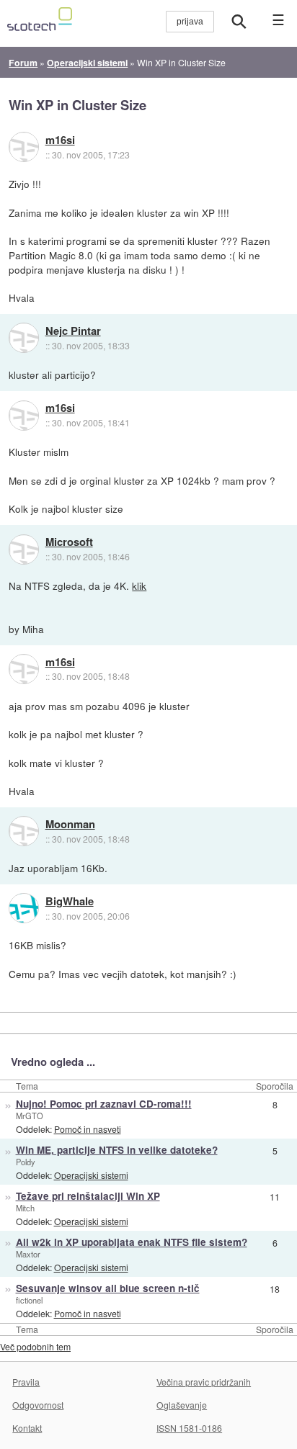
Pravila (26, 1382)
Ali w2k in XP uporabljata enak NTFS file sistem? (131, 1242)
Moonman (70, 824)
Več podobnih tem (35, 1346)
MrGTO (29, 1115)
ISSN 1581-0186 (189, 1428)
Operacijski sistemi (91, 1175)
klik (139, 585)
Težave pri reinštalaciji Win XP (88, 1196)
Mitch (25, 1208)
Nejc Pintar (73, 331)
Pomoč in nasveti (87, 1129)
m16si (60, 140)
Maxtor (28, 1254)
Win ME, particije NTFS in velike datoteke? (117, 1150)
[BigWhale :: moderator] (24, 908)
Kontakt (27, 1428)
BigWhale (69, 901)
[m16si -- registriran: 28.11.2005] (24, 147)
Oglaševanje (181, 1405)
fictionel (29, 1300)
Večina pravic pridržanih (203, 1382)
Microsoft (69, 542)
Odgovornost (37, 1405)
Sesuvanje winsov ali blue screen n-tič (108, 1288)
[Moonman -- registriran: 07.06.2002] (24, 831)
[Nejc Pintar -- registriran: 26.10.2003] (24, 338)
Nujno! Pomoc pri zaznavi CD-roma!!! (104, 1104)
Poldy (25, 1161)
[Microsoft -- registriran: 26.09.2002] (24, 549)
